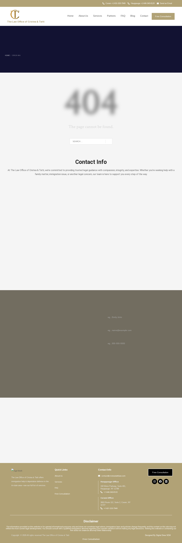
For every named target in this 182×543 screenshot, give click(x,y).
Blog (132, 16)
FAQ (123, 16)
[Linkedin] (166, 481)
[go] (108, 142)
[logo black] (16, 471)
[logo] (15, 14)
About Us (83, 16)
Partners (111, 16)
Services (97, 16)
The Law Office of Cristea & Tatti (25, 21)
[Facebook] (160, 481)
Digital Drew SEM (163, 535)
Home (70, 16)
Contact (144, 16)
